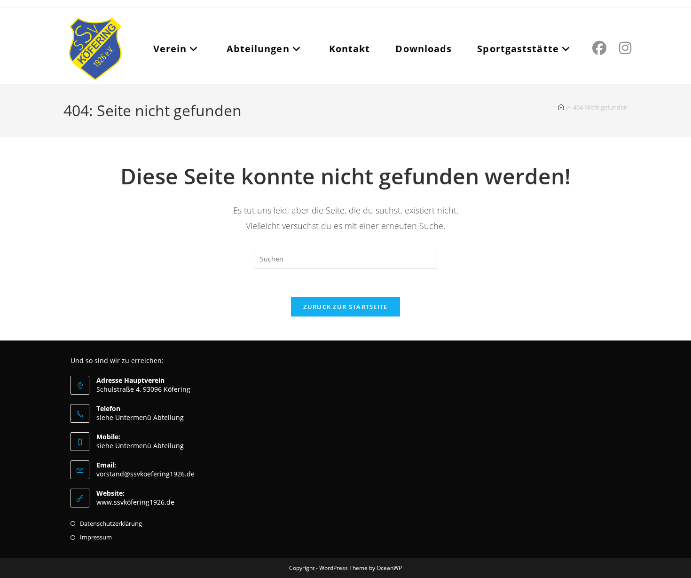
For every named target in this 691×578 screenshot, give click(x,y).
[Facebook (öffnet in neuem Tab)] (597, 48)
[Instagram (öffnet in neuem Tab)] (623, 48)
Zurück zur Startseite (345, 306)
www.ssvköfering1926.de (135, 502)
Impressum (96, 537)
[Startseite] (561, 107)
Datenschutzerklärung (111, 523)
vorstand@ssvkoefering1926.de (145, 473)
